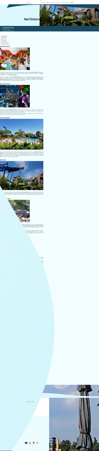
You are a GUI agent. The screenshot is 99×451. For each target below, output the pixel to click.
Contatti (63, 2)
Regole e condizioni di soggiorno (70, 441)
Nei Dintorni (59, 2)
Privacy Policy (72, 442)
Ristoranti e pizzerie (8, 30)
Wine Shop (53, 2)
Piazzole (49, 2)
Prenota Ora (68, 2)
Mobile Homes (44, 2)
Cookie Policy (69, 442)
